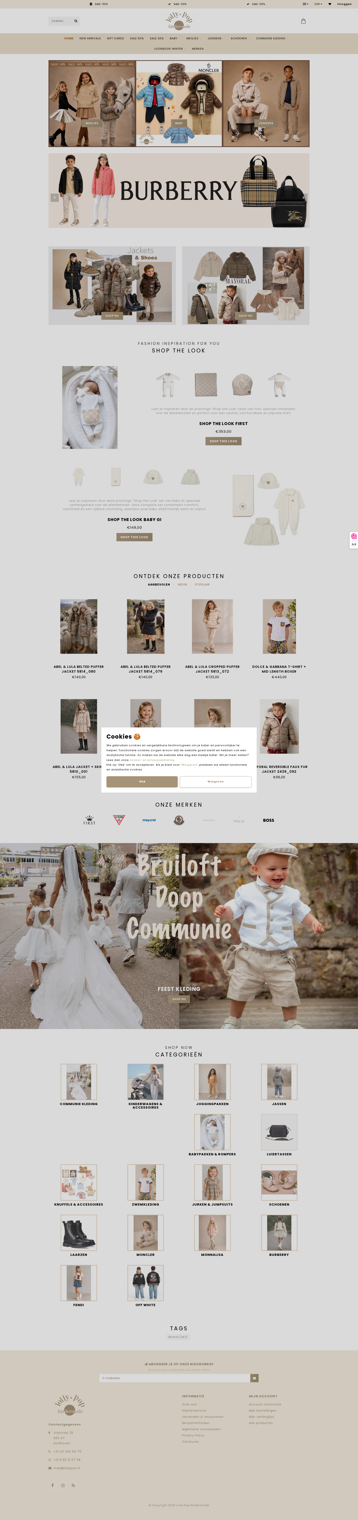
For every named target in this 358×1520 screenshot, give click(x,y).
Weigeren (189, 765)
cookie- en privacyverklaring (152, 760)
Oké (142, 781)
